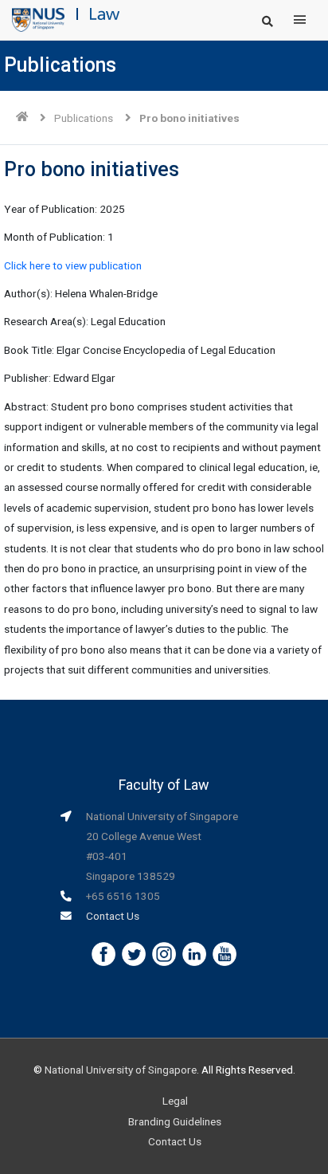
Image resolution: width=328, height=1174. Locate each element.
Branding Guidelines (174, 1121)
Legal (175, 1100)
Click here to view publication (73, 265)
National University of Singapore (121, 1069)
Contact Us (112, 915)
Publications (83, 118)
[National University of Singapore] (38, 19)
